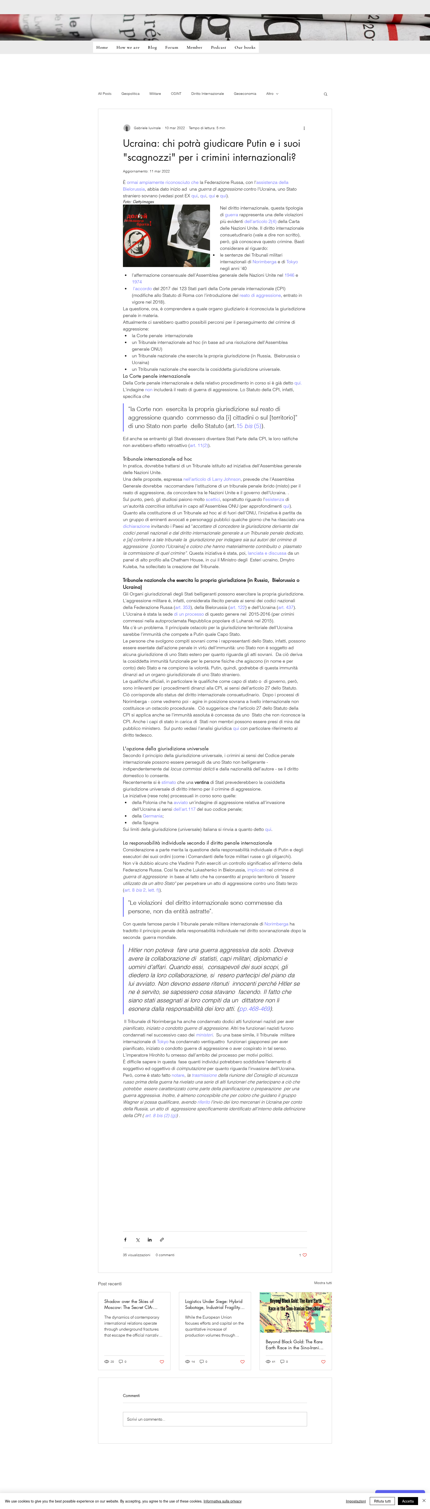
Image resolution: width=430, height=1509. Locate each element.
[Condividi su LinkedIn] (149, 1239)
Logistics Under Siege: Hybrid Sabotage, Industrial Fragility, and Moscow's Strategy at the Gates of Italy (214, 1304)
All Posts (104, 93)
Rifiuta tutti (382, 1501)
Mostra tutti (323, 1283)
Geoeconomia (245, 93)
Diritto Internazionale (207, 93)
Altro (269, 93)
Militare (155, 93)
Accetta (408, 1501)
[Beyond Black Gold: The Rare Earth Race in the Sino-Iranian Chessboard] (296, 1312)
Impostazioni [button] (356, 1501)
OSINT (176, 93)
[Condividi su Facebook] (125, 1239)
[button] (325, 94)
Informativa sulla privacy (223, 1501)
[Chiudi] (424, 1501)
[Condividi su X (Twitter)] (137, 1239)
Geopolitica (130, 93)
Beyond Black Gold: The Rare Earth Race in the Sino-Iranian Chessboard (295, 1344)
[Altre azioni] (304, 128)
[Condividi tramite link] (162, 1239)
